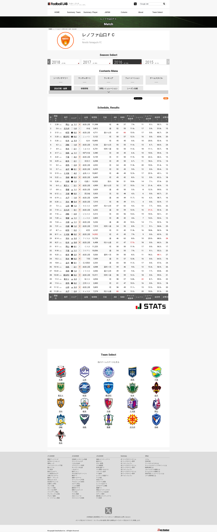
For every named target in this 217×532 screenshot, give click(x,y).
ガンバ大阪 (50, 486)
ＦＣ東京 (50, 469)
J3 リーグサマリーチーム (128, 471)
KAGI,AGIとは (149, 467)
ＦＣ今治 (74, 492)
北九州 (66, 128)
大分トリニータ (76, 496)
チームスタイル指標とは (152, 471)
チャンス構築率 (130, 117)
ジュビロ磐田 (76, 486)
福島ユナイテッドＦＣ (103, 459)
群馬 (67, 165)
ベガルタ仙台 (76, 463)
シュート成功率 (148, 117)
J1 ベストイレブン (126, 463)
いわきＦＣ (75, 469)
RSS (165, 98)
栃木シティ (75, 471)
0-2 (75, 133)
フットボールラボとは (152, 463)
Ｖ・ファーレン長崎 (53, 498)
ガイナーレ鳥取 (101, 481)
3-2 (75, 230)
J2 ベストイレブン (126, 469)
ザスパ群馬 (99, 463)
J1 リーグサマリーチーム (128, 459)
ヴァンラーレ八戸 (77, 461)
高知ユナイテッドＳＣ (103, 490)
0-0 (75, 242)
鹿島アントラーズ (52, 459)
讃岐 (67, 145)
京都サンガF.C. (51, 484)
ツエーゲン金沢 (101, 471)
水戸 (67, 198)
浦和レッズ (50, 463)
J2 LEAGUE (75, 456)
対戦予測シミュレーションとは (154, 473)
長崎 (67, 177)
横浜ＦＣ (74, 475)
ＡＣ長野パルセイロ (102, 469)
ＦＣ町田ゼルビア (52, 473)
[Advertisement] (108, 330)
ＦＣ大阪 (99, 477)
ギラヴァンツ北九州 (102, 492)
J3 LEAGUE (99, 456)
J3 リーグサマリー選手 (128, 473)
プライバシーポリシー (107, 517)
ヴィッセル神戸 (52, 490)
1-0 (75, 128)
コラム (147, 459)
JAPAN (107, 12)
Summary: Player (91, 12)
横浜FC (66, 137)
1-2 (75, 206)
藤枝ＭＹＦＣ (76, 488)
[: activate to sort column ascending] (79, 118)
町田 (67, 133)
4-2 (75, 157)
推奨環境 (96, 517)
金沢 (67, 169)
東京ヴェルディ (52, 471)
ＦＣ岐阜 (99, 473)
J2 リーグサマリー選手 (128, 467)
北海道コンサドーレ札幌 (79, 459)
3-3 (75, 141)
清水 (67, 202)
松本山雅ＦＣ (100, 467)
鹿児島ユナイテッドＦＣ (103, 496)
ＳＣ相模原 (99, 465)
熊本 (67, 149)
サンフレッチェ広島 (53, 494)
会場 (86, 117)
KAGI (122, 117)
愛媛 (67, 189)
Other (147, 456)
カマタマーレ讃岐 (101, 486)
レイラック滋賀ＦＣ (102, 475)
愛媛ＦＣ (99, 488)
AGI (115, 117)
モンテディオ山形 (77, 467)
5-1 (75, 210)
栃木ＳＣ (99, 461)
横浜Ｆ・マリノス (52, 477)
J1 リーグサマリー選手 (128, 461)
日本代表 (148, 461)
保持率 (157, 117)
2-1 (75, 149)
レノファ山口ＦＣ (101, 484)
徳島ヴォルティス (77, 490)
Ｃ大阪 (66, 173)
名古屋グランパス (52, 481)
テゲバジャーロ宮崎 (78, 498)
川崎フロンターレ (52, 475)
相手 (66, 117)
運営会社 (117, 517)
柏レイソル (50, 467)
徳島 (67, 153)
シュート (139, 117)
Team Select (157, 12)
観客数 (94, 117)
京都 (67, 194)
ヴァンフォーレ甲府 (78, 479)
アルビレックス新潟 (78, 481)
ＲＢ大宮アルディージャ (79, 473)
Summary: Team (74, 12)
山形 (67, 206)
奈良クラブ (99, 479)
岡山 (67, 124)
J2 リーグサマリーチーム (128, 465)
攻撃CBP (166, 117)
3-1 (75, 185)
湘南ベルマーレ (76, 477)
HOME (57, 12)
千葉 (67, 157)
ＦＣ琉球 (99, 498)
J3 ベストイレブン (126, 475)
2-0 (75, 165)
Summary (124, 456)
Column (124, 12)
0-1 (75, 169)
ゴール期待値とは (150, 475)
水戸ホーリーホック (53, 461)
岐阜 (67, 161)
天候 (105, 117)
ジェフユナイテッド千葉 (54, 465)
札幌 (67, 181)
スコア (74, 118)
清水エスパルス (52, 479)
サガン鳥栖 (75, 494)
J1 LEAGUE (50, 456)
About (140, 12)
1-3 (75, 181)
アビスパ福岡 (51, 496)
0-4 (75, 202)
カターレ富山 (76, 484)
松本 (67, 141)
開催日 (56, 117)
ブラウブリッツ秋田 (78, 465)
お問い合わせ (125, 517)
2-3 (75, 255)
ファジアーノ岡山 (52, 492)
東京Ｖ (66, 185)
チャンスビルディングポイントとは (156, 465)
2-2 (75, 238)
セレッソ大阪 (51, 488)
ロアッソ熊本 (100, 494)
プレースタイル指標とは (152, 469)
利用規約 (90, 517)
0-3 (75, 177)
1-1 (75, 124)
